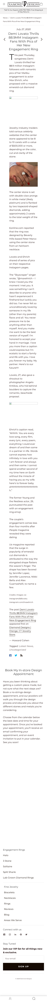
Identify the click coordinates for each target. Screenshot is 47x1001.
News (5, 18)
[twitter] (26, 934)
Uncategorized (17, 649)
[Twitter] (16, 655)
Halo (5, 855)
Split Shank (9, 872)
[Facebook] (10, 655)
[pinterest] (21, 934)
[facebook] (4, 934)
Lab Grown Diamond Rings (18, 877)
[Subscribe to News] (21, 655)
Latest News (26, 646)
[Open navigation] (6, 4)
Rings (7, 903)
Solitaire (7, 866)
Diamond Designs (26, 979)
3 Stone (7, 861)
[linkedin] (15, 934)
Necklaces (10, 898)
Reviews (8, 909)
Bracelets (9, 892)
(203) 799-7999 (24, 10)
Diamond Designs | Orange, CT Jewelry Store (20, 631)
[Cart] (41, 4)
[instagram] (10, 934)
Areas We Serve (13, 920)
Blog (6, 914)
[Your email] (23, 959)
